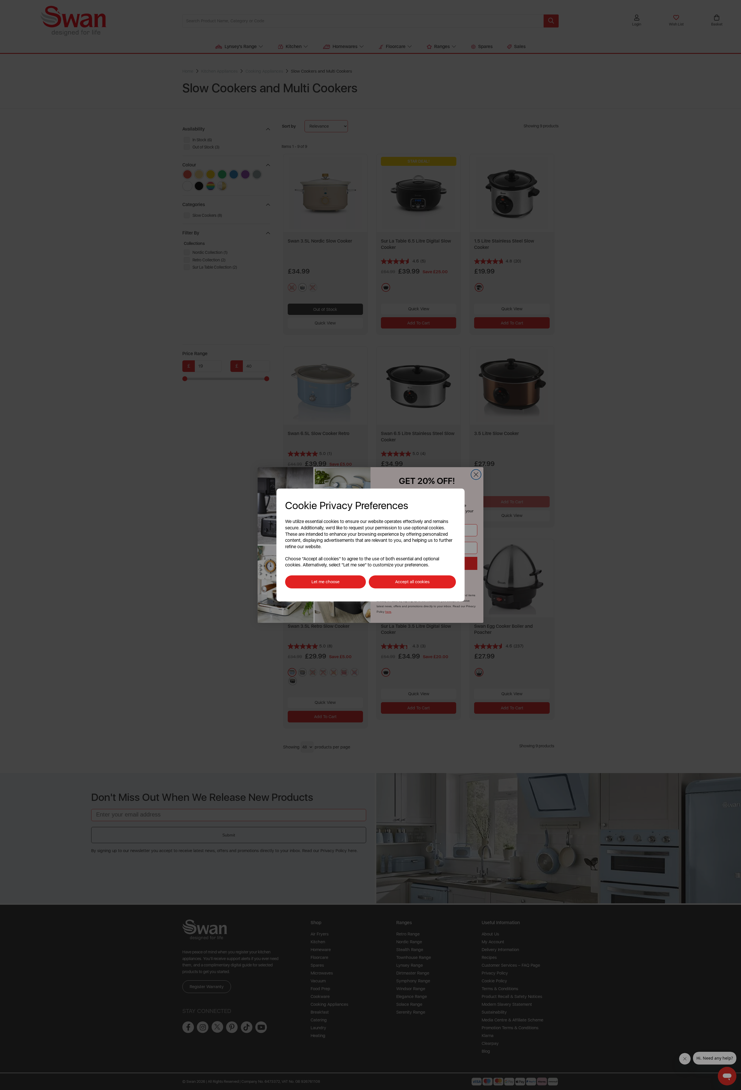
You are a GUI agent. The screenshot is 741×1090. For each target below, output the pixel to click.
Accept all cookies (412, 581)
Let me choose (325, 581)
